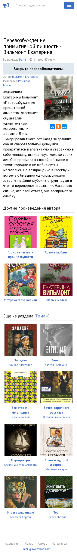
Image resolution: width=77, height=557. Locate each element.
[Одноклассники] (58, 126)
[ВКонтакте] (52, 126)
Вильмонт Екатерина (25, 77)
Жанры (29, 543)
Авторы (42, 543)
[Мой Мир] (64, 126)
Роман (23, 59)
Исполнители (60, 543)
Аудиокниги (12, 543)
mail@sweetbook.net (36, 549)
